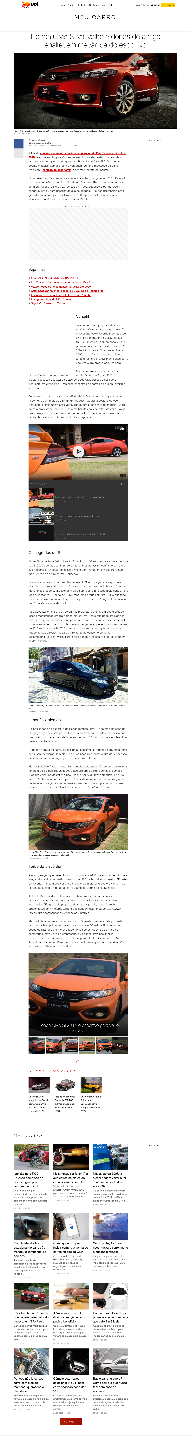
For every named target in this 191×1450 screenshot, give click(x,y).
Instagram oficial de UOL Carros (51, 299)
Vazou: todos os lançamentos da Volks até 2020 (61, 286)
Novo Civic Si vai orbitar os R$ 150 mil (54, 278)
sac (138, 5)
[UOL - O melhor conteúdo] (30, 5)
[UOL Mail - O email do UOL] (145, 5)
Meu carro (95, 17)
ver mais (69, 1422)
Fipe (100, 290)
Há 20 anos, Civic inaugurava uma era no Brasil (60, 282)
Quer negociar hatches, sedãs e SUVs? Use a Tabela (64, 290)
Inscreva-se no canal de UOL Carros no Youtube (61, 295)
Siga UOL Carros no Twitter (48, 303)
